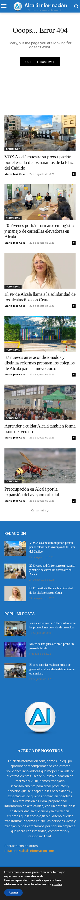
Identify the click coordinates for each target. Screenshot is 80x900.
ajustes (57, 884)
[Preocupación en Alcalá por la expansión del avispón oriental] (40, 465)
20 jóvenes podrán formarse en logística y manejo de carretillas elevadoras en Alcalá (39, 231)
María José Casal (15, 174)
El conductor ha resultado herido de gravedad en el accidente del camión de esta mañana (51, 669)
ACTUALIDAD (13, 149)
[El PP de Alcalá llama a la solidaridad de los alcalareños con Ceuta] (40, 271)
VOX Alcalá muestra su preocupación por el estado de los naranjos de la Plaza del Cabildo (39, 162)
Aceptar (13, 892)
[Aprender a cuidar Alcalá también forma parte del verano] (40, 402)
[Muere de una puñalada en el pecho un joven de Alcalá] (15, 649)
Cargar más (38, 510)
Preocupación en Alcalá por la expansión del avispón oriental (31, 491)
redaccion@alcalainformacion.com (29, 851)
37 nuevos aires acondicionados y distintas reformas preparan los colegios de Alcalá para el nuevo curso (39, 363)
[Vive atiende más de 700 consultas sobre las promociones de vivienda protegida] (15, 628)
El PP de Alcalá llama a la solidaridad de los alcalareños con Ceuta (40, 296)
